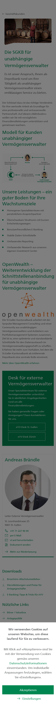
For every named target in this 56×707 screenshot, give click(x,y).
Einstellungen (31, 698)
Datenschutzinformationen (28, 663)
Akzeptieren (28, 690)
